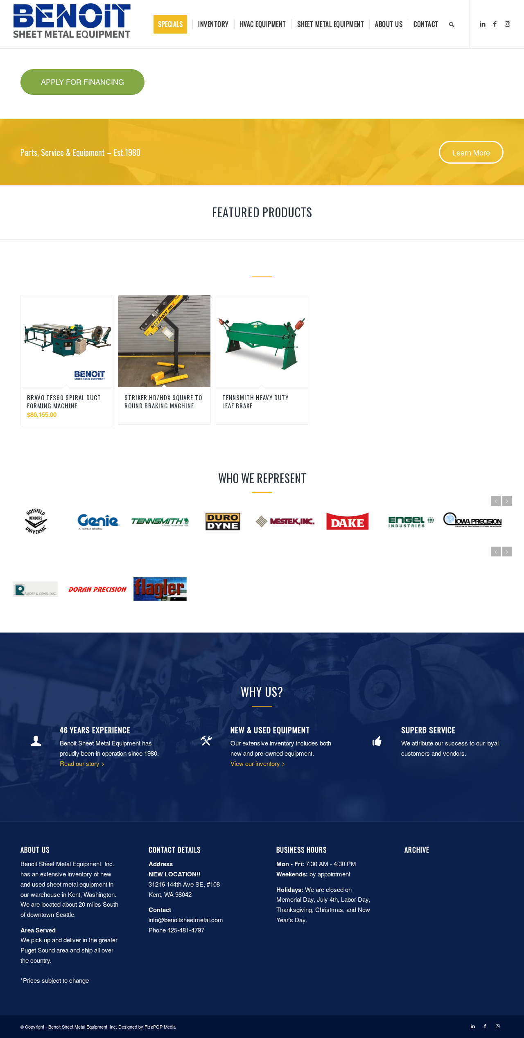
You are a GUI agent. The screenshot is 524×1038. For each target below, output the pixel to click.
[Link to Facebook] (495, 24)
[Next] (507, 501)
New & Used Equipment (270, 729)
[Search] (452, 24)
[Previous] (496, 501)
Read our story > (82, 763)
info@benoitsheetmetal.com (186, 919)
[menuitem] (173, 24)
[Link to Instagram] (507, 24)
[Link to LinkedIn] (483, 24)
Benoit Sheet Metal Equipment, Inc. (82, 1026)
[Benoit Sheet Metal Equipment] (72, 24)
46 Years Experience (95, 729)
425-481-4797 (185, 929)
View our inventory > (257, 763)
